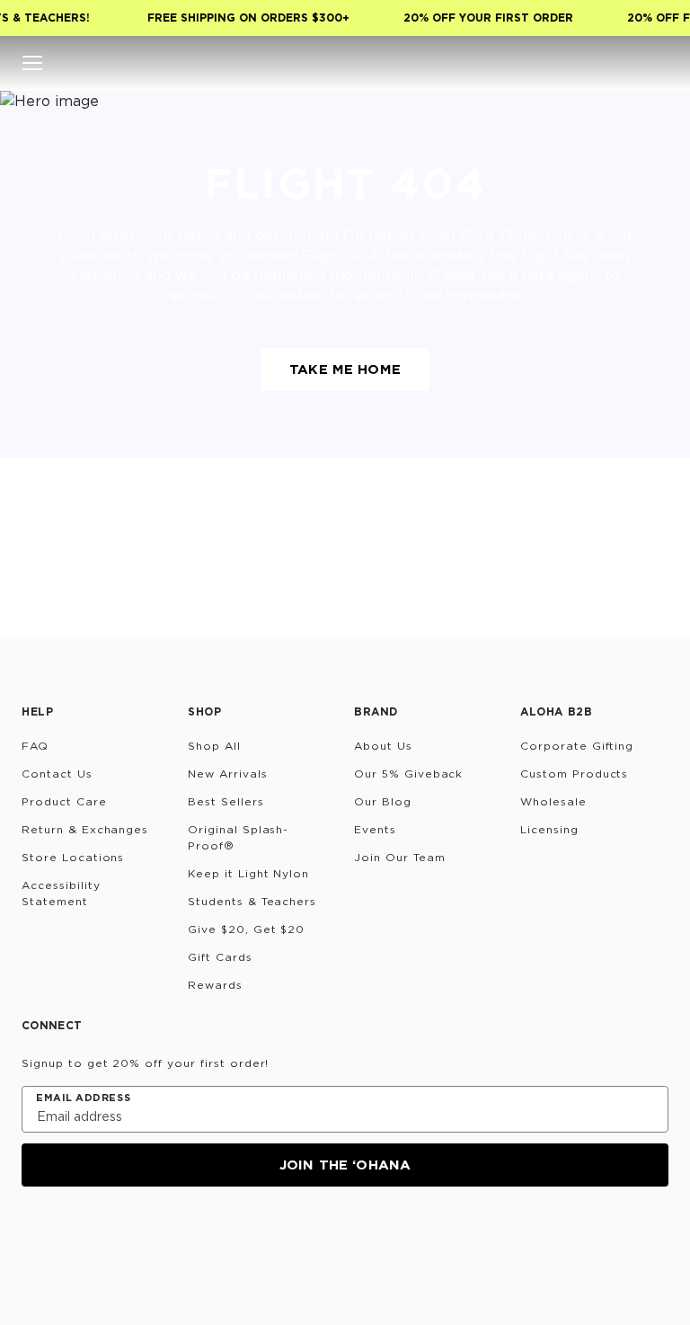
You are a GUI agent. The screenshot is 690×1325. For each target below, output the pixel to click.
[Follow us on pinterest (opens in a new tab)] (206, 1235)
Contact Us (57, 773)
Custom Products (574, 773)
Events (375, 829)
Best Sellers (226, 801)
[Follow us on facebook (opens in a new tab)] (120, 1235)
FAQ (35, 745)
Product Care (64, 801)
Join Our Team (399, 857)
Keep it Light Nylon (248, 873)
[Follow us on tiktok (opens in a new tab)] (77, 1235)
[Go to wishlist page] (621, 63)
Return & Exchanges (85, 829)
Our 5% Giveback (408, 773)
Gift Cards (220, 957)
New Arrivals (228, 773)
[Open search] (550, 63)
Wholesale (553, 801)
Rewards (215, 985)
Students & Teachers (252, 901)
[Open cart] (657, 63)
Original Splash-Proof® (238, 837)
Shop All (214, 745)
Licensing (549, 829)
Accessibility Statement (61, 893)
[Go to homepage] (345, 63)
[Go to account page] (586, 63)
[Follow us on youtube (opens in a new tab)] (163, 1235)
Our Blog (382, 801)
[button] (32, 62)
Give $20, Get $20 (246, 929)
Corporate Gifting (576, 745)
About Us (383, 745)
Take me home (345, 369)
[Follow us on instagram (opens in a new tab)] (34, 1235)
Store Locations (73, 857)
